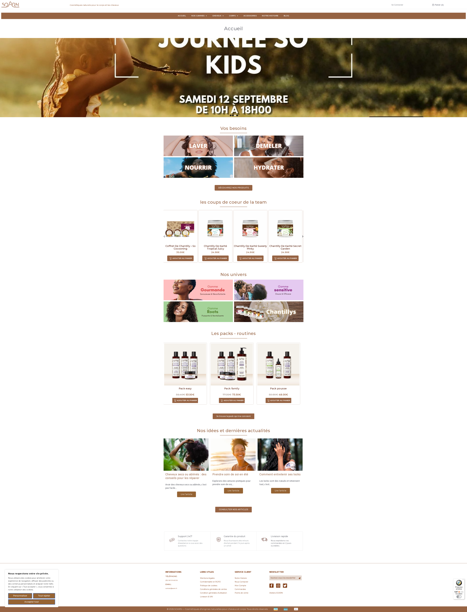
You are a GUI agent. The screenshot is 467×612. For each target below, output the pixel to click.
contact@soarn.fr (171, 588)
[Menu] (463, 580)
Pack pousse (278, 388)
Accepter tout (31, 602)
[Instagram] (278, 586)
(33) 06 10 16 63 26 (171, 580)
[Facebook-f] (271, 586)
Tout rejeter (44, 596)
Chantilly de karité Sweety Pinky (215, 247)
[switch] (459, 596)
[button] (233, 188)
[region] (31, 588)
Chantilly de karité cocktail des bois (285, 247)
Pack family (231, 388)
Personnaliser (20, 596)
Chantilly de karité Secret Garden (250, 247)
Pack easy (185, 388)
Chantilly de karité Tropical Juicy (180, 247)
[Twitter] (285, 586)
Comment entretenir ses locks (280, 474)
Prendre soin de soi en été (230, 474)
